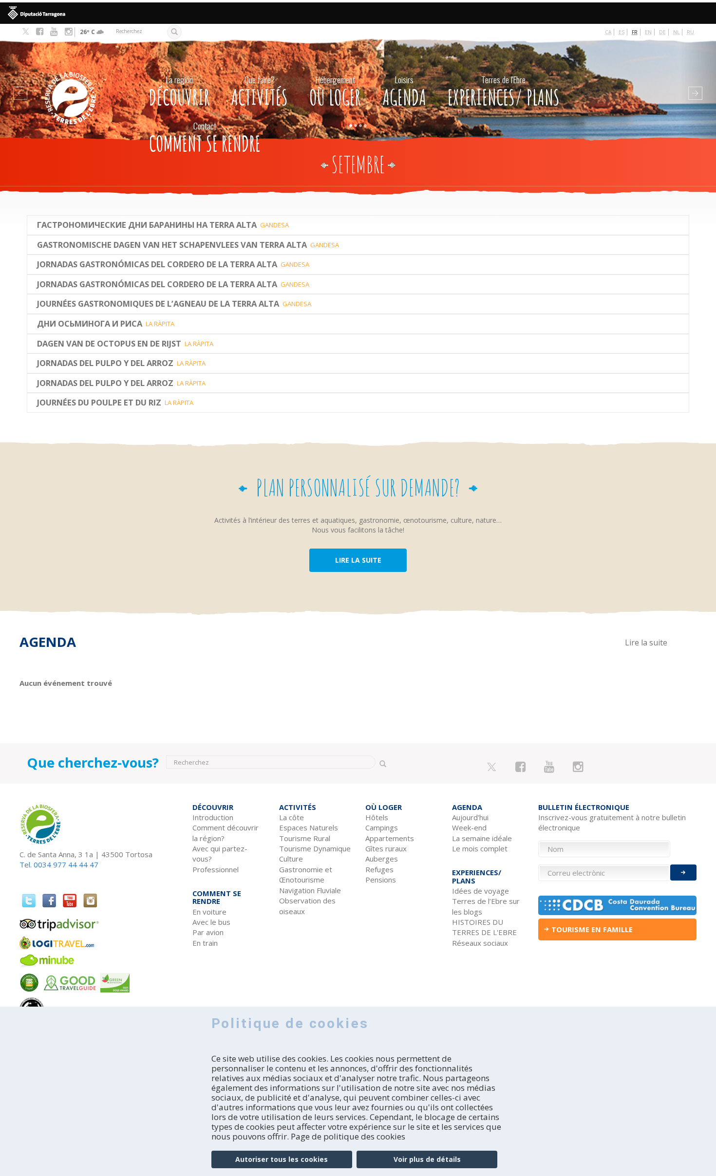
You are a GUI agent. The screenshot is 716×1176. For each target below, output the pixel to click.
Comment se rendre (205, 137)
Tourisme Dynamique (315, 848)
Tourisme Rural (304, 838)
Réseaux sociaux (480, 943)
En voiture (209, 912)
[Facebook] (40, 31)
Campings (381, 827)
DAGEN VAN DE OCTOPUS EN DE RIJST (109, 343)
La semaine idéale (482, 838)
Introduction (212, 817)
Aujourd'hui (470, 817)
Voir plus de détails (427, 1159)
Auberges (381, 859)
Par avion (208, 932)
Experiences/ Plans (504, 91)
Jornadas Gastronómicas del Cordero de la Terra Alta (157, 264)
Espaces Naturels (308, 827)
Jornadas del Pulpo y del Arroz (105, 363)
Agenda (404, 91)
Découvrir (179, 91)
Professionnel (215, 869)
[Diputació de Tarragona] (358, 13)
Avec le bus (211, 922)
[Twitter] (25, 32)
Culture (291, 859)
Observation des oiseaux (307, 906)
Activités (259, 91)
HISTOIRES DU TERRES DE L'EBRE (484, 927)
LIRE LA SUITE (358, 560)
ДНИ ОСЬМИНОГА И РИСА (89, 323)
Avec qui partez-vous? (219, 854)
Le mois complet (480, 848)
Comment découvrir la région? (225, 833)
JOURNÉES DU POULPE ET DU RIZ (99, 402)
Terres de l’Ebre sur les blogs (486, 906)
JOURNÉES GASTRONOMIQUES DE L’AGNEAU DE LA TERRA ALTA (158, 303)
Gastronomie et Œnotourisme (305, 874)
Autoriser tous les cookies (281, 1159)
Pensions (380, 879)
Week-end (469, 827)
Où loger (335, 91)
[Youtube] (54, 31)
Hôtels (376, 817)
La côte (291, 817)
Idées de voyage (480, 891)
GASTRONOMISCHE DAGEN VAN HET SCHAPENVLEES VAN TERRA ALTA (172, 244)
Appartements (389, 838)
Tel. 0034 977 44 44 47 (58, 864)
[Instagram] (68, 31)
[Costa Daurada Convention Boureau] (617, 905)
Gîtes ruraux (386, 848)
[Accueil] (83, 83)
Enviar (683, 872)
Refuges (379, 869)
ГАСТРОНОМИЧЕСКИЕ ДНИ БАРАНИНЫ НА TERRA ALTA (147, 224)
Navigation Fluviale (310, 890)
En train (205, 943)
